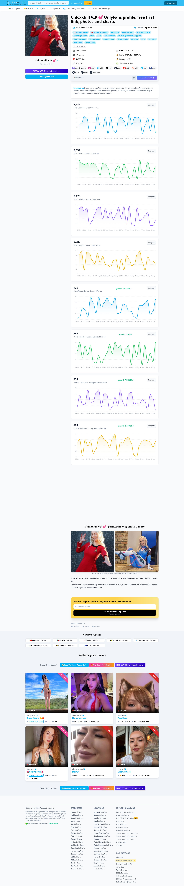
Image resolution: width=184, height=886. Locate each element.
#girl (92, 36)
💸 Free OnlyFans (14, 8)
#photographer (80, 36)
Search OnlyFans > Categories (127, 833)
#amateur (78, 42)
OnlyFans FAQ (121, 842)
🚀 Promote (78, 77)
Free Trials (120, 821)
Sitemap (119, 845)
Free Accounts (121, 824)
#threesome (110, 36)
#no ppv (134, 39)
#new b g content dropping (129, 36)
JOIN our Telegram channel (75, 8)
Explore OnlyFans (122, 815)
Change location (80, 46)
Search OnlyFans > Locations (126, 836)
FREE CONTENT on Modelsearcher (46, 71)
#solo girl (115, 32)
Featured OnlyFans (123, 830)
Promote (88, 3)
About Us (119, 857)
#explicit (152, 39)
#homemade (109, 39)
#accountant (127, 32)
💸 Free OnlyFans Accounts (73, 665)
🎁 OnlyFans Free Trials (100, 665)
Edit (130, 59)
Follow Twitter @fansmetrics (126, 882)
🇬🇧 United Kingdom (99, 32)
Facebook (76, 626)
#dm (99, 36)
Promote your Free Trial (124, 864)
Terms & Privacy (122, 870)
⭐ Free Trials (28, 8)
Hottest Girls (77, 3)
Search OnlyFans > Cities (125, 839)
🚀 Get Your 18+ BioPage (101, 8)
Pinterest (97, 626)
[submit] (114, 613)
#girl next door (80, 39)
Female (122, 59)
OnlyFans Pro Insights (124, 876)
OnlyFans (42, 8)
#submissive (95, 39)
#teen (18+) (90, 42)
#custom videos (143, 32)
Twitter (87, 626)
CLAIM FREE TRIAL (36, 721)
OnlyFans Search (122, 827)
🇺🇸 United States (81, 32)
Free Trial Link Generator (126, 818)
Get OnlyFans (47, 76)
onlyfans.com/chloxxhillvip (113, 573)
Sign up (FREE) (171, 3)
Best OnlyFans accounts (124, 812)
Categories (55, 8)
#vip (143, 39)
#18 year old (123, 39)
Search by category (48, 665)
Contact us (120, 867)
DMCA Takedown (122, 873)
